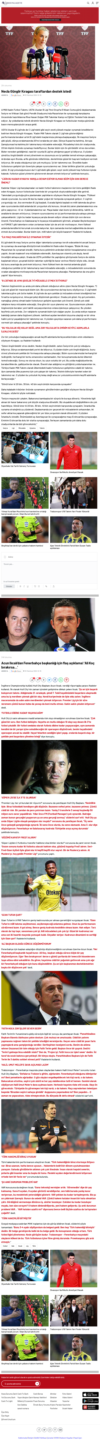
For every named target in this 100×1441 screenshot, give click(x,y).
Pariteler (54, 1408)
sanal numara (23, 1408)
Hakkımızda (22, 1438)
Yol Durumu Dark (8, 1397)
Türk (34, 1246)
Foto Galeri (66, 1394)
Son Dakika (22, 1405)
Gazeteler (66, 1405)
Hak (12, 1246)
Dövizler (53, 1397)
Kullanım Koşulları (66, 1438)
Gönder (9, 586)
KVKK (57, 1438)
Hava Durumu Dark (9, 1394)
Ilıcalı (20, 1246)
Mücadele (22, 428)
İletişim (30, 1438)
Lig (27, 1246)
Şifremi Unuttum (8, 1419)
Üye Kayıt (5, 1416)
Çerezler (50, 1438)
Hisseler (53, 1401)
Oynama (33, 428)
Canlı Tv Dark (22, 1394)
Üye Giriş (5, 1412)
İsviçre (5, 428)
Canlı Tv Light (7, 1401)
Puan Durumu (39, 1401)
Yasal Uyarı (78, 1438)
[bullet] (39, 586)
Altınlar (53, 1394)
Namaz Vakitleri (40, 1397)
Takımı (42, 428)
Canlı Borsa (38, 1394)
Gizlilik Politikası (40, 1438)
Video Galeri (67, 1397)
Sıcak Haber (67, 1408)
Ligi (13, 428)
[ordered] (35, 586)
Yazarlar (66, 1401)
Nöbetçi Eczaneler (25, 1401)
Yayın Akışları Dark (25, 1397)
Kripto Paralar (56, 1405)
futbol (5, 1246)
